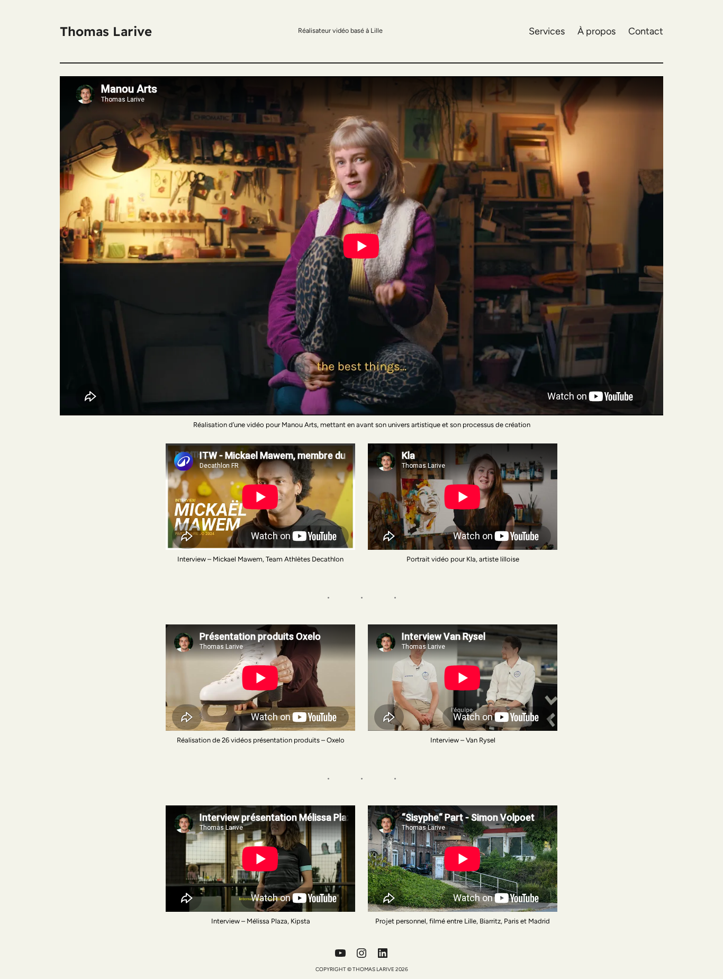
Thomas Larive (106, 31)
